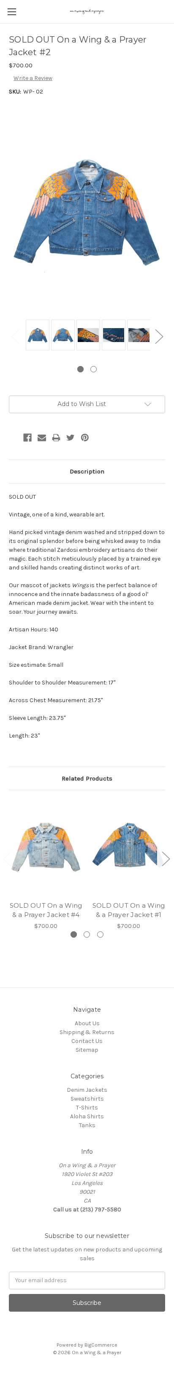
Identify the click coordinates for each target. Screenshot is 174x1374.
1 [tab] (80, 369)
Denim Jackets (87, 1089)
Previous (15, 336)
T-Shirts (87, 1107)
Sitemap (87, 1049)
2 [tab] (93, 369)
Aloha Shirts (87, 1116)
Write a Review (33, 78)
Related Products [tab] (87, 778)
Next (158, 336)
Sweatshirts (87, 1098)
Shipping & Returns (87, 1032)
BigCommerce (100, 1345)
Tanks (87, 1125)
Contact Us (87, 1041)
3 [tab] (100, 934)
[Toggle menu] (11, 11)
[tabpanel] (36, 336)
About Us (87, 1023)
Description (87, 471)
